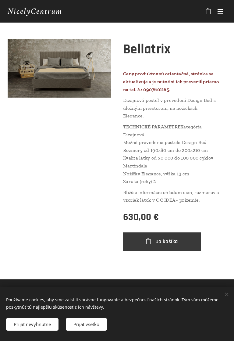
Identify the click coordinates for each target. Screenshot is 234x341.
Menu (220, 11)
